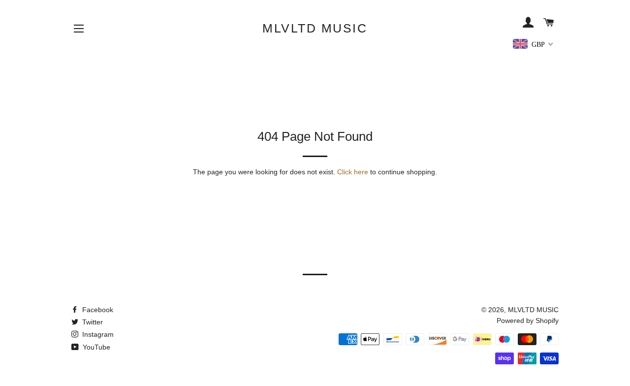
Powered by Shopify (528, 320)
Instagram (97, 334)
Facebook (96, 310)
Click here (352, 172)
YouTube (95, 347)
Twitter (91, 322)
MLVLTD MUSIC (314, 28)
